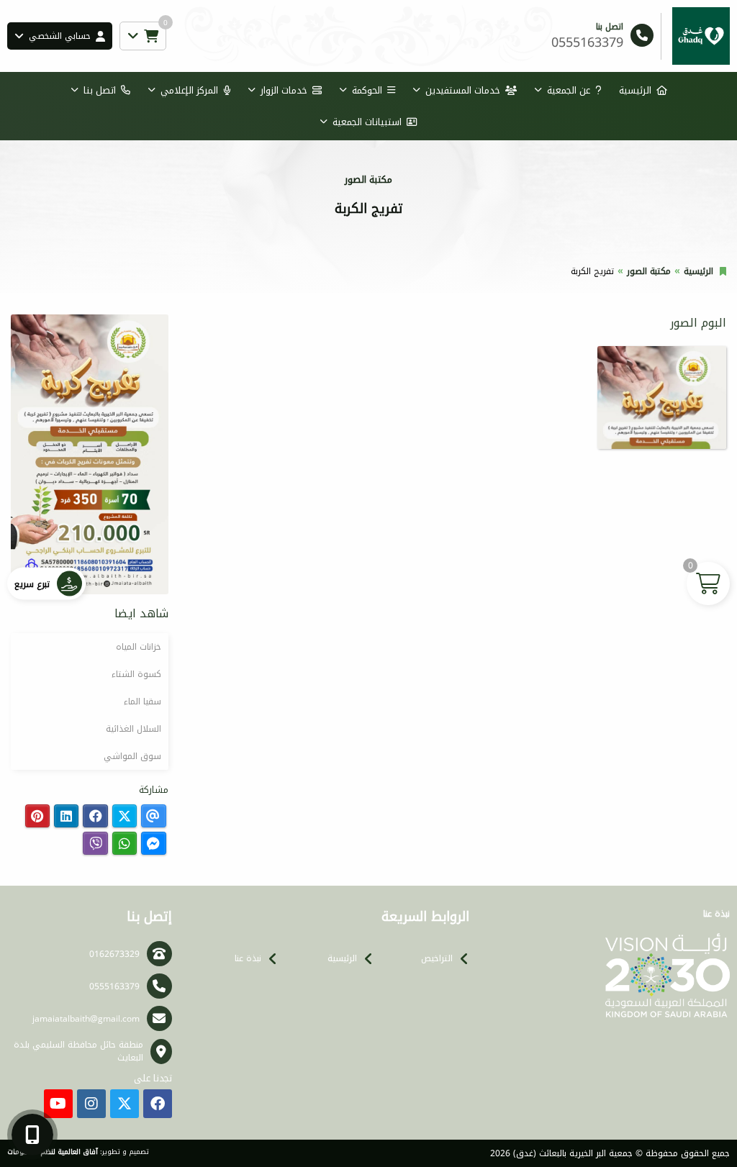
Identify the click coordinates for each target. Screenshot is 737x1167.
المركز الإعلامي (189, 90)
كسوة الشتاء (136, 674)
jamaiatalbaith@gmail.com (86, 1019)
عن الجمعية (568, 90)
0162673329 (114, 954)
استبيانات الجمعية (367, 122)
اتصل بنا (99, 90)
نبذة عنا (248, 958)
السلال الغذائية (133, 729)
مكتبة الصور (649, 271)
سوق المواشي (132, 756)
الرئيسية (635, 90)
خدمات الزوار (284, 90)
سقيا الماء (142, 701)
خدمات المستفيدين (462, 90)
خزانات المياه (138, 647)
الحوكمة (367, 90)
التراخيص (437, 958)
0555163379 (114, 986)
